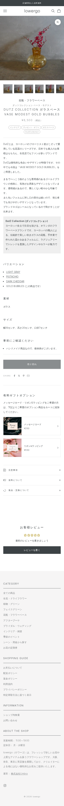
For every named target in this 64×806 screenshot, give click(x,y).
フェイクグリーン (12, 609)
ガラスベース (48, 127)
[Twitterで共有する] (19, 375)
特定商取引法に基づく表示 (17, 694)
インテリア (14, 127)
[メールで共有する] (28, 375)
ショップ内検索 (11, 714)
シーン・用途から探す (15, 642)
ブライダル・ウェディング (17, 625)
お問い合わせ (10, 720)
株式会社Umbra (19, 773)
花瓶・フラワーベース (32, 100)
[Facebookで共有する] (14, 375)
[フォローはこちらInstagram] (5, 785)
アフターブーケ (11, 620)
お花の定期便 (10, 647)
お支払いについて (12, 667)
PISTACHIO (12, 276)
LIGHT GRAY (13, 271)
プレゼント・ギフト (31, 127)
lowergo (36, 796)
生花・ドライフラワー (15, 598)
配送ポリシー (10, 673)
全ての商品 (9, 593)
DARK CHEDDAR (15, 281)
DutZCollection (32, 132)
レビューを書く (32, 550)
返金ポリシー (10, 678)
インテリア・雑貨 (12, 631)
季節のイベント (11, 636)
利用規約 (8, 684)
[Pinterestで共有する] (23, 375)
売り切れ (32, 364)
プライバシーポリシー (15, 689)
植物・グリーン (11, 603)
